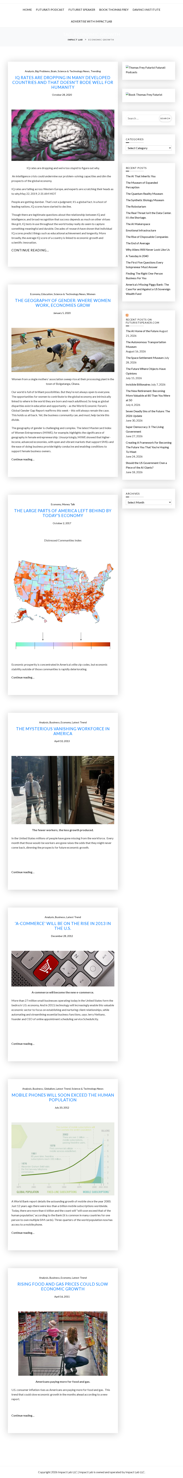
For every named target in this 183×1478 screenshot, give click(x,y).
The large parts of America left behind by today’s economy (63, 513)
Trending (96, 71)
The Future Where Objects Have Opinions (146, 371)
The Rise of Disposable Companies (147, 236)
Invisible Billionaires (138, 384)
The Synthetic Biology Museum (145, 200)
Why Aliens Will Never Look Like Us (148, 249)
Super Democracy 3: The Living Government (145, 429)
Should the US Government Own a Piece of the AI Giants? (146, 465)
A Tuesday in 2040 (137, 256)
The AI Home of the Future (142, 331)
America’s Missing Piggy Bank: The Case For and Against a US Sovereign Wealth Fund (148, 289)
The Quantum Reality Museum (144, 193)
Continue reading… (31, 250)
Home (27, 9)
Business (55, 722)
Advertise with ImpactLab (91, 21)
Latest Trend (79, 722)
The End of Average (138, 243)
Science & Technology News (74, 71)
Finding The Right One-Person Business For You (144, 276)
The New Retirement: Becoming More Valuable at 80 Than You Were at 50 (148, 395)
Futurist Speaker (81, 9)
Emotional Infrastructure (141, 230)
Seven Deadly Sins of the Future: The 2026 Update (148, 413)
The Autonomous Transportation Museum (146, 344)
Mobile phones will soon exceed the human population (63, 1097)
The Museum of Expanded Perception (142, 185)
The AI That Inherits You (140, 176)
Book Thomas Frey (113, 9)
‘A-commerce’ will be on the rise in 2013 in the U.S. (63, 926)
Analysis (29, 71)
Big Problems (42, 71)
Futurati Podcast (50, 9)
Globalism (49, 1088)
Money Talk (68, 504)
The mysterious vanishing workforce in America (63, 731)
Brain (54, 71)
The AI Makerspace (138, 224)
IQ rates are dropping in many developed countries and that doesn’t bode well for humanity (62, 82)
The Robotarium (136, 206)
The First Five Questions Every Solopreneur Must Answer (144, 265)
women (91, 294)
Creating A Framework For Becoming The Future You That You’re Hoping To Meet (149, 447)
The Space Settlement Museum (145, 357)
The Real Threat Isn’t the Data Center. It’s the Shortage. (148, 215)
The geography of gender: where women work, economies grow (63, 303)
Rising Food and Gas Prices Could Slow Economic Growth (63, 1286)
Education (47, 294)
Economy (35, 294)
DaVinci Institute (146, 9)
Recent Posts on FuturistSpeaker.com (142, 321)
